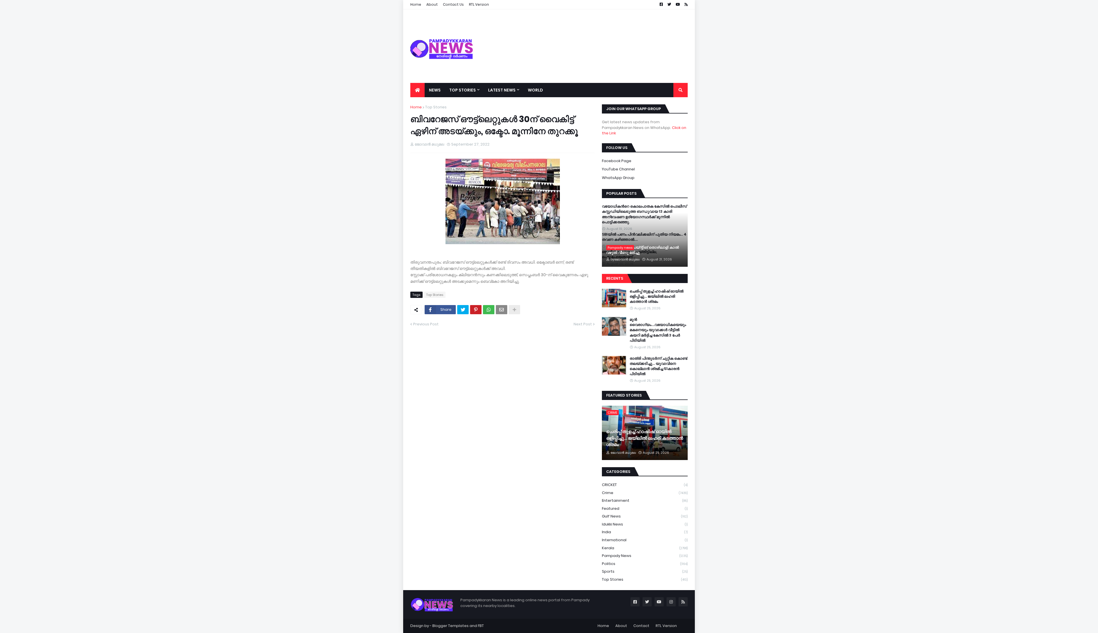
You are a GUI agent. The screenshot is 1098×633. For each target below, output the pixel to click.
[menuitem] (417, 90)
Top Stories (436, 107)
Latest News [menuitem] (502, 90)
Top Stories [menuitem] (462, 90)
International (645, 540)
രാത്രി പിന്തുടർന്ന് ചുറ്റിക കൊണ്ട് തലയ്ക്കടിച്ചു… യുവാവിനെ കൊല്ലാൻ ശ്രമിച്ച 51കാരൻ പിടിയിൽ (658, 366)
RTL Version (666, 625)
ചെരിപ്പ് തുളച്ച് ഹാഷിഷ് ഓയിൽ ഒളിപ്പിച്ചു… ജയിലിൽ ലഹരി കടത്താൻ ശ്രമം (656, 296)
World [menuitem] (535, 90)
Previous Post (426, 324)
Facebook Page (616, 161)
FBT (481, 625)
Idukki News (645, 524)
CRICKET (645, 484)
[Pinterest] (476, 309)
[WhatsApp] (488, 309)
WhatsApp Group (618, 177)
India (645, 532)
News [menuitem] (435, 90)
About (621, 625)
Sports (645, 571)
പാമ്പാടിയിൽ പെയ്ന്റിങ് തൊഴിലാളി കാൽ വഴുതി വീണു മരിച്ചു (642, 250)
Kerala (645, 548)
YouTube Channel (618, 169)
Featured (645, 508)
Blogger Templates (450, 625)
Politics (645, 563)
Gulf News (645, 516)
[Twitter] (463, 309)
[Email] (501, 309)
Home (416, 107)
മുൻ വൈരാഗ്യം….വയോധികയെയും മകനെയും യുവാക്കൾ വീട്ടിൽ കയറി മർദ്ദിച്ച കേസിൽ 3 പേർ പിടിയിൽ (658, 330)
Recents (614, 278)
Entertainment (645, 500)
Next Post (583, 324)
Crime (645, 492)
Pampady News (645, 555)
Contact (641, 625)
